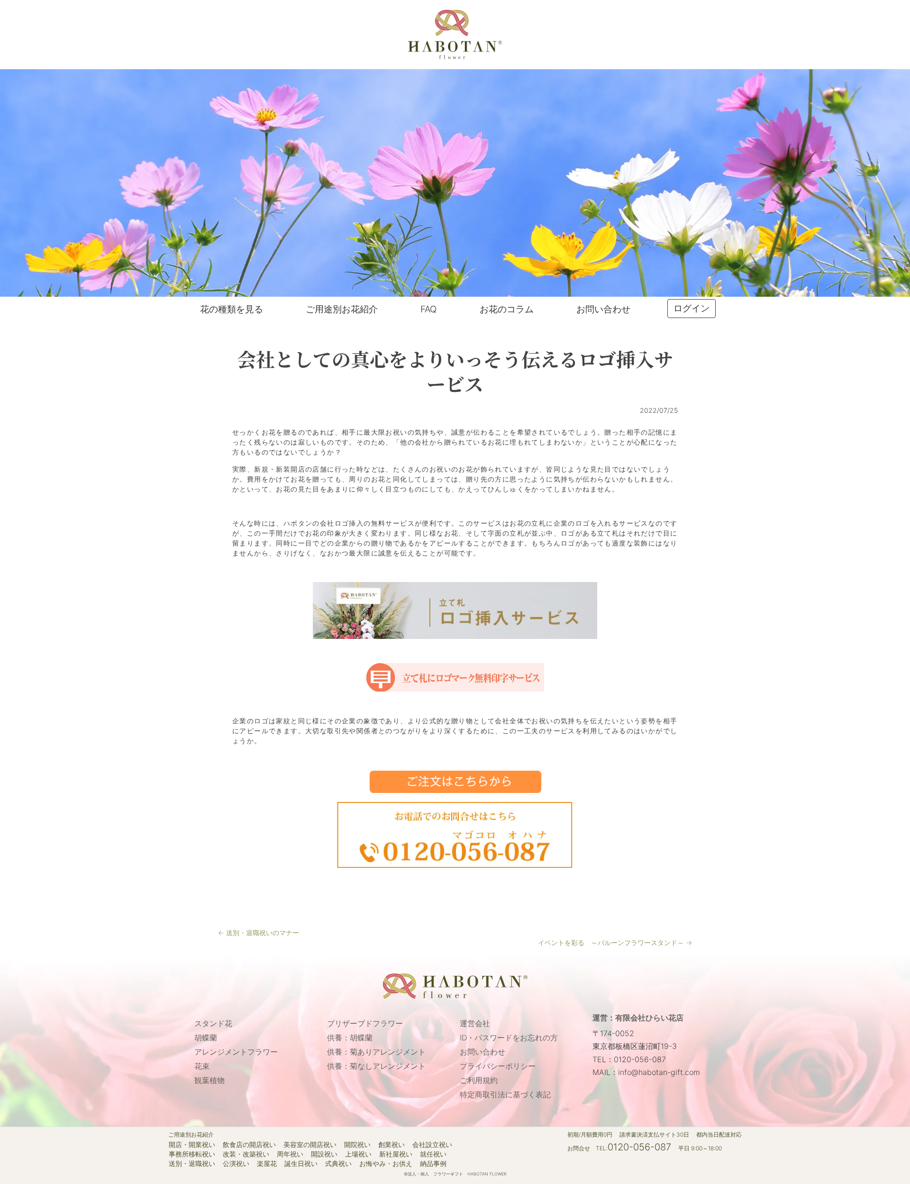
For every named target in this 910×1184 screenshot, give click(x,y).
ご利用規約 (479, 1080)
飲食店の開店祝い (249, 1144)
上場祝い (358, 1154)
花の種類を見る (231, 309)
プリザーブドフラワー (365, 1023)
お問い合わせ (603, 309)
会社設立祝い (432, 1144)
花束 (201, 1066)
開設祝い (324, 1154)
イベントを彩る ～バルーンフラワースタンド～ (615, 942)
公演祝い (236, 1163)
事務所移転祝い (192, 1154)
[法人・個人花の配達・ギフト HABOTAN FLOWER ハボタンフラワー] (455, 34)
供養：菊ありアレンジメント (376, 1051)
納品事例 (433, 1163)
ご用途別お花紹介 (342, 309)
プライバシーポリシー (498, 1066)
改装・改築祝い (246, 1154)
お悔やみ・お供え (385, 1163)
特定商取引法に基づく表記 (505, 1094)
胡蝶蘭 (205, 1037)
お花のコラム (507, 309)
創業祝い (391, 1144)
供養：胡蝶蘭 (350, 1037)
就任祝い (433, 1154)
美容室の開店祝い (310, 1144)
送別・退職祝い (192, 1163)
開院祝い (357, 1144)
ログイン (691, 308)
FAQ (428, 309)
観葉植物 (209, 1080)
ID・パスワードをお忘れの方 (509, 1037)
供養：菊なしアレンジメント (376, 1066)
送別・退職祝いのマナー (258, 933)
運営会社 (475, 1023)
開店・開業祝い (192, 1144)
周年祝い (290, 1154)
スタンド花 (213, 1023)
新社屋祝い (395, 1154)
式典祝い (338, 1163)
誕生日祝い (301, 1163)
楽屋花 (267, 1163)
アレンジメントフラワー (236, 1051)
